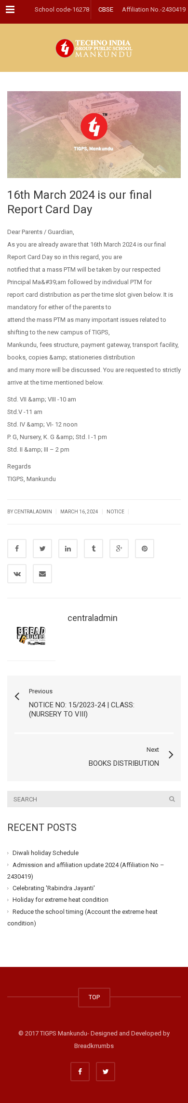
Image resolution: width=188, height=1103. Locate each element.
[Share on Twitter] (42, 548)
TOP (94, 997)
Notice (115, 511)
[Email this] (42, 573)
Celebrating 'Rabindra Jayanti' (54, 888)
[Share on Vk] (17, 573)
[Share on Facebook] (17, 548)
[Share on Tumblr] (93, 548)
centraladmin (92, 618)
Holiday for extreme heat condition (60, 899)
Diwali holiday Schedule (46, 852)
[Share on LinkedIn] (68, 548)
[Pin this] (144, 548)
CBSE (105, 9)
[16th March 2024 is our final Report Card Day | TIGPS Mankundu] (94, 48)
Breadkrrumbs (94, 1045)
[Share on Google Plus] (119, 548)
